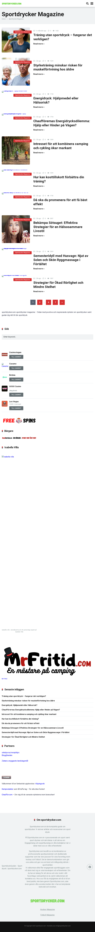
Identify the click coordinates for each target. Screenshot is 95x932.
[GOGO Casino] (5, 391)
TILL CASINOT (16, 357)
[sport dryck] (12, 3)
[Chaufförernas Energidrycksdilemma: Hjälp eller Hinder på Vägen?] (16, 114)
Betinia (12, 375)
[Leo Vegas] (5, 406)
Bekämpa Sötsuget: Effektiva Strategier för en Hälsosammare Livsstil (57, 227)
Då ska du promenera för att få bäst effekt (20, 723)
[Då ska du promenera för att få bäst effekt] (16, 193)
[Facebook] (90, 867)
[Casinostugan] (5, 357)
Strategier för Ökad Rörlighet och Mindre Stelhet (23, 737)
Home (4, 19)
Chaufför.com (7, 795)
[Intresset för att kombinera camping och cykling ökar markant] (16, 150)
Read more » (38, 44)
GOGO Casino (15, 386)
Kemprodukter (7, 789)
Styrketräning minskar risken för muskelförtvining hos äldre (28, 701)
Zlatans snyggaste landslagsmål (15, 761)
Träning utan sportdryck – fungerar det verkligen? (24, 696)
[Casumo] (5, 366)
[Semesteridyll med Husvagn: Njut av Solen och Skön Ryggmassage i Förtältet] (16, 249)
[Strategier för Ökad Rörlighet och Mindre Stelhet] (16, 276)
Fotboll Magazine (47, 915)
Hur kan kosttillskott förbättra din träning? (20, 719)
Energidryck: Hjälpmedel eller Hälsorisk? (19, 705)
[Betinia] (5, 379)
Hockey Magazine (47, 909)
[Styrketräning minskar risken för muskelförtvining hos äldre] (16, 72)
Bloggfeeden (7, 755)
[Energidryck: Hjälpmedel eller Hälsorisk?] (16, 92)
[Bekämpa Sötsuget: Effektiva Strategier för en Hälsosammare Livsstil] (16, 229)
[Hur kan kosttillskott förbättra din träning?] (16, 171)
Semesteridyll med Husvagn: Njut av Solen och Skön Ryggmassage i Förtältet (60, 260)
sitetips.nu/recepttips (10, 752)
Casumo (12, 364)
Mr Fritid (4, 679)
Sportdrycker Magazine (22, 32)
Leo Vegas (14, 401)
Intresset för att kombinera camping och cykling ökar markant (29, 714)
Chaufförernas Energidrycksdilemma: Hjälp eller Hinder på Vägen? (31, 710)
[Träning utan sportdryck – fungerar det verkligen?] (16, 40)
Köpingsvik (40, 784)
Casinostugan (15, 352)
